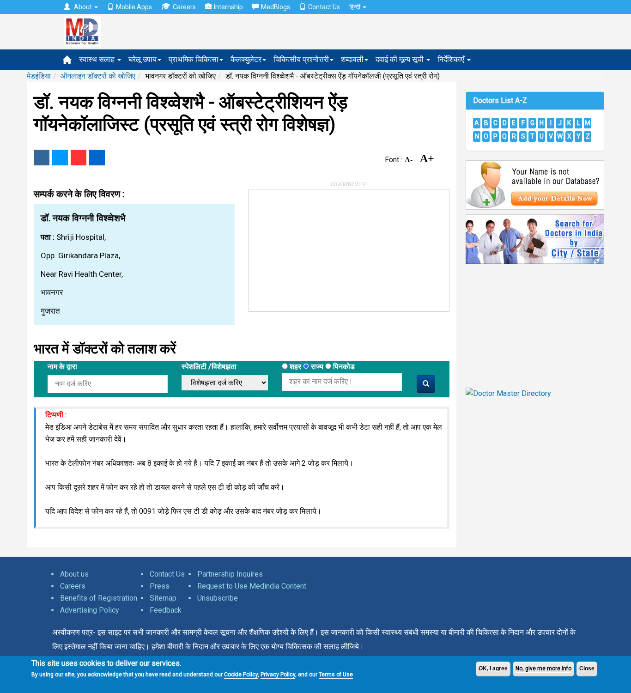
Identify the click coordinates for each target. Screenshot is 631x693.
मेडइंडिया (39, 76)
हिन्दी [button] (355, 7)
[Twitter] (60, 157)
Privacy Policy (278, 674)
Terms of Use (336, 674)
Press (160, 586)
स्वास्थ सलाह (97, 59)
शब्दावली (352, 59)
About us (74, 574)
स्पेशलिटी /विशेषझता (209, 366)
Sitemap (163, 598)
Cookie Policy (241, 674)
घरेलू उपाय (142, 59)
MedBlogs (275, 7)
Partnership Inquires (230, 574)
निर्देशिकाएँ (451, 59)
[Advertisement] (318, 247)
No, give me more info (543, 668)
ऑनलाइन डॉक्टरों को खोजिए (98, 76)
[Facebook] (41, 157)
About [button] (83, 7)
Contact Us (324, 7)
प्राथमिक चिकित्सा (193, 59)
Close (587, 668)
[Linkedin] (97, 157)
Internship (228, 7)
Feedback (166, 610)
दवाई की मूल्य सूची (400, 59)
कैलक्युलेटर (246, 59)
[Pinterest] (78, 157)
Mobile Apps (134, 7)
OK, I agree (493, 668)
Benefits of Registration (98, 598)
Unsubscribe (217, 598)
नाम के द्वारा (62, 366)
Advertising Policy (89, 610)
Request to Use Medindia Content (251, 586)
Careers (184, 7)
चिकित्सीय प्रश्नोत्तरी (301, 59)
